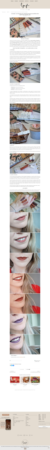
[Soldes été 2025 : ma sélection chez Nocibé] (25, 380)
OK (25, 448)
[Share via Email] (29, 369)
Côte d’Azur (27, 417)
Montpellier (27, 422)
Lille (26, 420)
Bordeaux (27, 416)
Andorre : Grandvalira (15, 417)
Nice (26, 423)
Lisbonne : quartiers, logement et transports (18, 420)
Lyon (26, 421)
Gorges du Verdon (28, 418)
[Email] (29, 9)
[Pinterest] (27, 9)
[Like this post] (26, 369)
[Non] (48, 447)
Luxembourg (14, 422)
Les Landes (27, 419)
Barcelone (14, 418)
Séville (13, 424)
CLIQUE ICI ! (44, 426)
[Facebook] (21, 9)
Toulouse (27, 424)
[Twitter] (23, 9)
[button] (25, 27)
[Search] (39, 1)
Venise (14, 425)
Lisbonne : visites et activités (16, 421)
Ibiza (13, 419)
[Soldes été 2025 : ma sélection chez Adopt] (15, 380)
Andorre (14, 416)
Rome (13, 423)
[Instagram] (25, 9)
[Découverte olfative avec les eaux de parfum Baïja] (35, 380)
